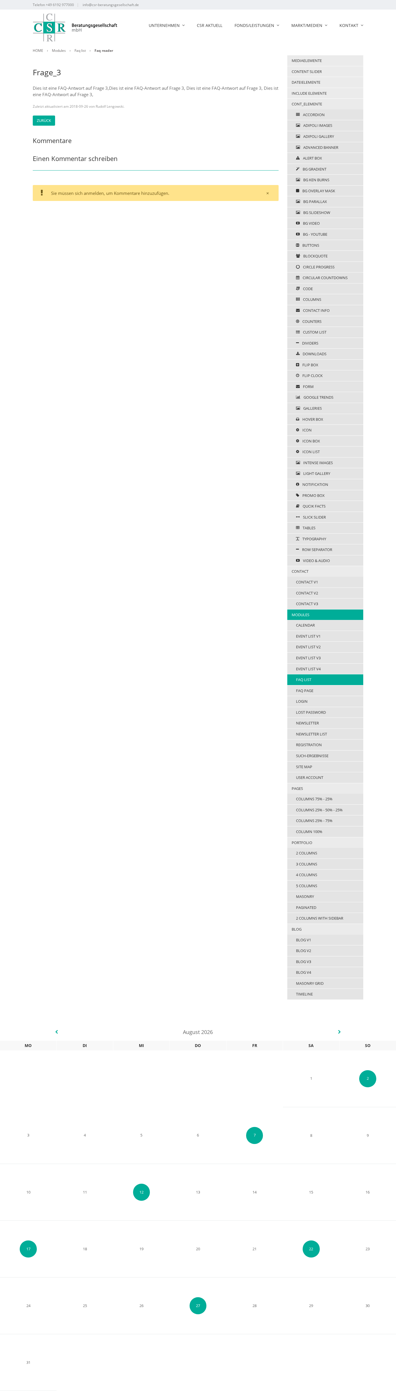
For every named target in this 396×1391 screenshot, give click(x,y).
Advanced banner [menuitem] (320, 147)
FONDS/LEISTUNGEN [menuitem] (254, 25)
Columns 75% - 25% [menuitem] (314, 798)
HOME (38, 50)
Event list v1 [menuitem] (308, 636)
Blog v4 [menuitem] (303, 972)
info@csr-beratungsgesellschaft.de (111, 4)
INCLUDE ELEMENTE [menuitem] (309, 93)
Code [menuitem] (307, 288)
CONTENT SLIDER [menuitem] (307, 71)
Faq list (80, 50)
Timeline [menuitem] (304, 994)
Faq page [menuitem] (304, 690)
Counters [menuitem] (311, 321)
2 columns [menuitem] (306, 853)
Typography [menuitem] (313, 538)
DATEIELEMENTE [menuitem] (306, 82)
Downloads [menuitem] (314, 353)
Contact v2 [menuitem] (307, 593)
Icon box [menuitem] (310, 441)
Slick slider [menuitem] (314, 517)
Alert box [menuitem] (312, 158)
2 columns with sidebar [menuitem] (319, 918)
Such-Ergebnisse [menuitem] (312, 755)
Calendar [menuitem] (305, 625)
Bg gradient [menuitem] (314, 169)
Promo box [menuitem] (313, 495)
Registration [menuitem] (309, 744)
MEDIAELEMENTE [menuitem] (307, 60)
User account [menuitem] (309, 777)
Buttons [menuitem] (310, 245)
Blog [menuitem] (296, 929)
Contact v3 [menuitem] (307, 603)
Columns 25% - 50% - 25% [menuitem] (319, 809)
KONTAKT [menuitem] (348, 25)
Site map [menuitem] (304, 766)
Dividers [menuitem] (309, 343)
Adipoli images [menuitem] (317, 125)
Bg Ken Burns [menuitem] (315, 179)
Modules (59, 50)
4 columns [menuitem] (306, 874)
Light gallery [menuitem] (316, 473)
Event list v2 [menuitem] (308, 646)
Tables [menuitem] (308, 527)
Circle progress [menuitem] (318, 267)
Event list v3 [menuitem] (308, 657)
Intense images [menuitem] (317, 462)
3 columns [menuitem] (306, 864)
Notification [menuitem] (314, 484)
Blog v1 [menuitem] (303, 939)
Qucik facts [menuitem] (314, 506)
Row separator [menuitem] (316, 549)
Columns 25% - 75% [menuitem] (314, 820)
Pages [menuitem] (297, 788)
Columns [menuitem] (311, 299)
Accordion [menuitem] (313, 114)
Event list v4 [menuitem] (308, 668)
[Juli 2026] (56, 1032)
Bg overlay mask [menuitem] (318, 190)
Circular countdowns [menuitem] (325, 277)
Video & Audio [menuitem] (316, 560)
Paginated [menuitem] (306, 907)
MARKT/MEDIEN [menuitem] (306, 25)
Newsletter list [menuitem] (311, 734)
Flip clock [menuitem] (312, 375)
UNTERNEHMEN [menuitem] (164, 25)
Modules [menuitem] (300, 614)
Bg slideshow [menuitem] (316, 212)
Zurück (44, 120)
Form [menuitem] (308, 386)
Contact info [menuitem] (316, 310)
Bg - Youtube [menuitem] (314, 234)
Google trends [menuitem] (318, 397)
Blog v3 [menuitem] (303, 961)
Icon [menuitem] (306, 430)
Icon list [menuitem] (310, 451)
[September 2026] (339, 1032)
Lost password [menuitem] (311, 712)
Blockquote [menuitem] (315, 256)
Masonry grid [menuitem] (310, 983)
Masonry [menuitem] (305, 896)
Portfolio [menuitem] (302, 842)
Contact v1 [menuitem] (307, 582)
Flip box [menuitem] (309, 364)
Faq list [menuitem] (303, 679)
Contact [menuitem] (300, 571)
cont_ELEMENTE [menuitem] (307, 104)
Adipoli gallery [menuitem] (318, 136)
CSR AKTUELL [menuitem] (209, 25)
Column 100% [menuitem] (309, 831)
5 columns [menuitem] (306, 885)
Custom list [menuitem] (314, 332)
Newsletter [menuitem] (307, 723)
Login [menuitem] (302, 701)
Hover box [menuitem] (312, 419)
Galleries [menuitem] (312, 408)
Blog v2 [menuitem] (303, 950)
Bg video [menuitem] (311, 223)
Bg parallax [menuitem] (314, 201)
